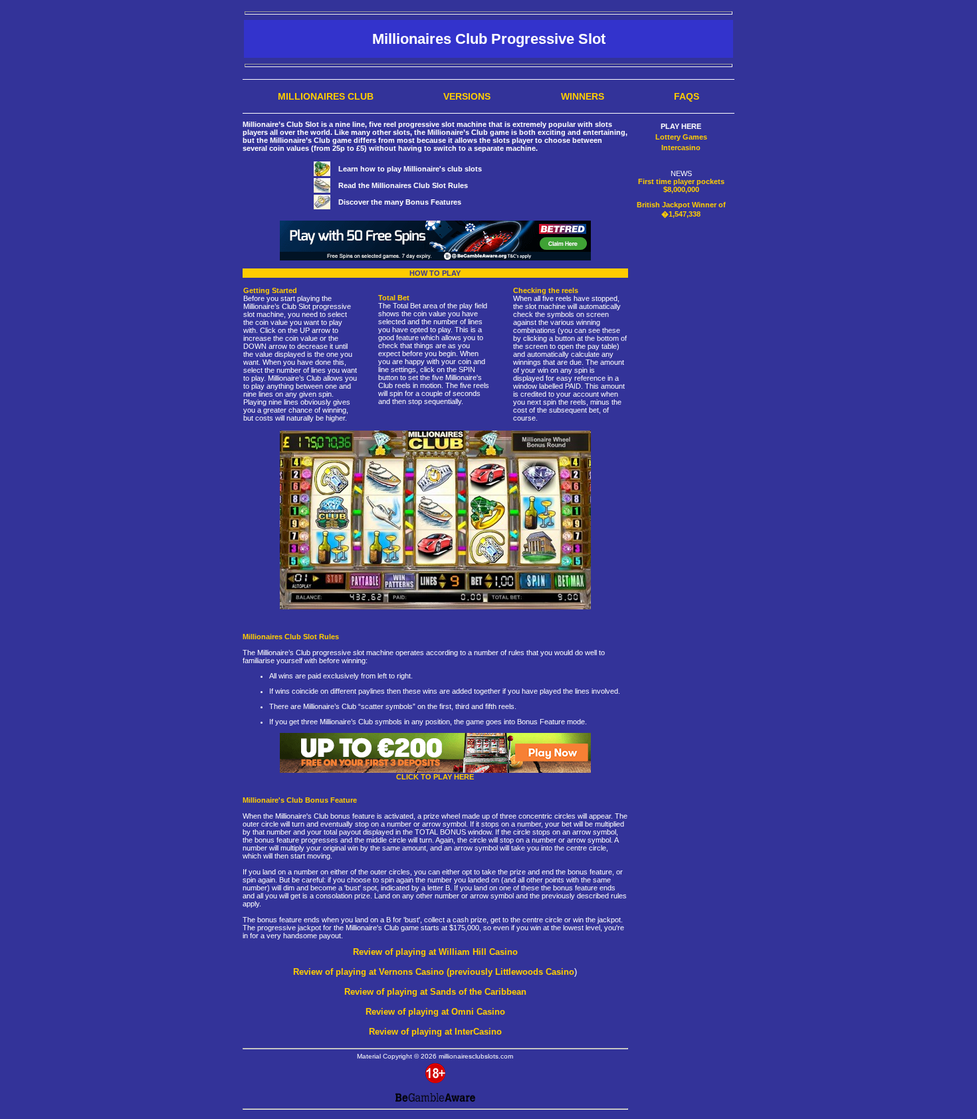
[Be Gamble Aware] (435, 1097)
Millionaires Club (326, 96)
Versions (466, 96)
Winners (582, 96)
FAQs (686, 96)
